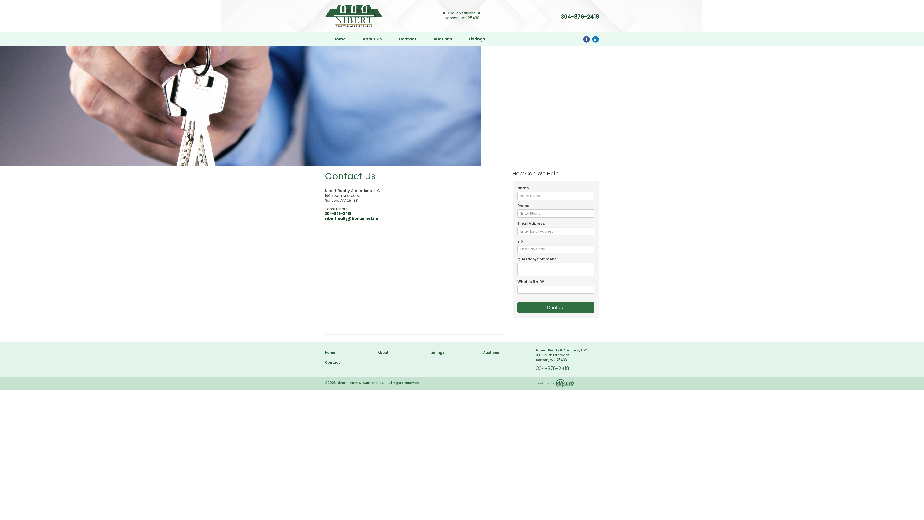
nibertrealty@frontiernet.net (352, 218)
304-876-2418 (580, 16)
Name (523, 188)
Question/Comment (536, 259)
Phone (523, 205)
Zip (520, 241)
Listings (477, 39)
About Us (372, 39)
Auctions (442, 39)
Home (339, 39)
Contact (408, 39)
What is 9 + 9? (530, 282)
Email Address (531, 223)
